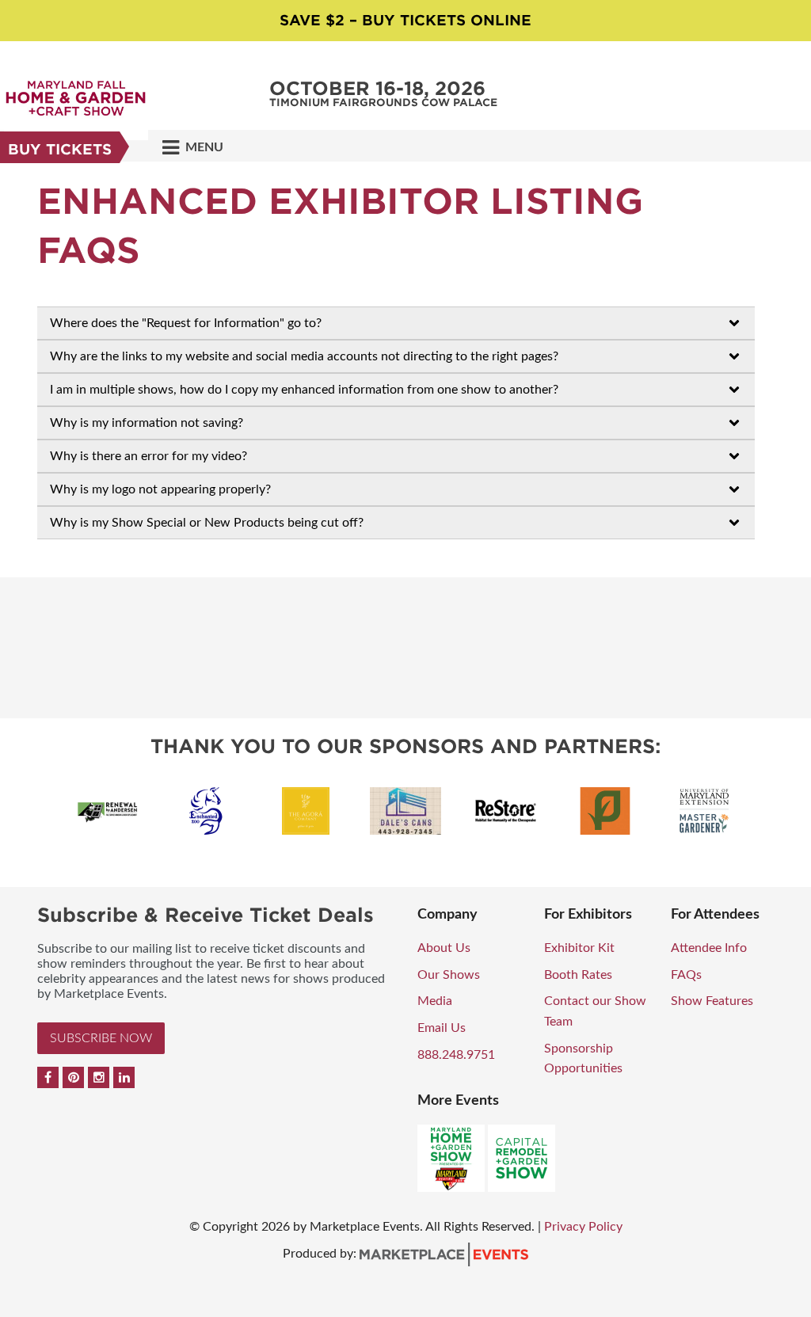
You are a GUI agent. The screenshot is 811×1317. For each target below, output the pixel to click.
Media (434, 1001)
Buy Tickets (60, 149)
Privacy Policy (583, 1226)
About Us (443, 948)
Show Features (712, 1001)
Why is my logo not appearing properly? (160, 489)
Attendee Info (709, 948)
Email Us (441, 1028)
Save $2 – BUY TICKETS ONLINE (405, 20)
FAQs (686, 975)
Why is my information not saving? (146, 423)
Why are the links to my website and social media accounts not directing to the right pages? (304, 356)
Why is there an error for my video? (148, 456)
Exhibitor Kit (579, 948)
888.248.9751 (456, 1055)
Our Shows (448, 975)
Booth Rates (578, 975)
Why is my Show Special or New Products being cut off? (207, 522)
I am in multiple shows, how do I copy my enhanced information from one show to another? (304, 389)
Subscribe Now (101, 1038)
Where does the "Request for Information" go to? (186, 323)
